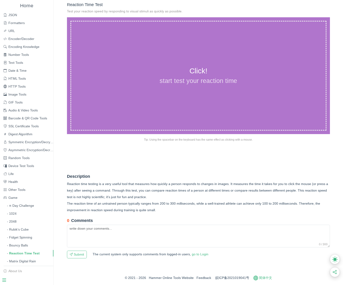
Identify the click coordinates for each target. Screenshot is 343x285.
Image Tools (17, 94)
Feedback (203, 278)
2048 (13, 221)
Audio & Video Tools (23, 110)
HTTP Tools (17, 86)
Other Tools (16, 190)
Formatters (16, 23)
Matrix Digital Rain (22, 261)
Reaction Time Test (24, 253)
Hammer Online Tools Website (171, 278)
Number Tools (18, 55)
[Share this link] (335, 272)
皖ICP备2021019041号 (232, 278)
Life (11, 174)
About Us (15, 271)
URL (11, 31)
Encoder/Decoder (21, 39)
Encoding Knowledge (23, 47)
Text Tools (15, 62)
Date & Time (17, 70)
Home (26, 5)
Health (13, 182)
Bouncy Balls (18, 245)
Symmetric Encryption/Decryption (30, 142)
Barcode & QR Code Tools (27, 118)
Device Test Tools (21, 166)
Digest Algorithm (20, 134)
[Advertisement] (152, 157)
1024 (13, 213)
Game (13, 198)
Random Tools (19, 158)
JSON (12, 15)
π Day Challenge (21, 205)
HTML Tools (17, 78)
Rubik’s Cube (19, 229)
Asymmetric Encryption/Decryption (30, 150)
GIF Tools (15, 102)
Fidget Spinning (20, 237)
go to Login (150, 254)
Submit (78, 254)
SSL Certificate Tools (23, 126)
